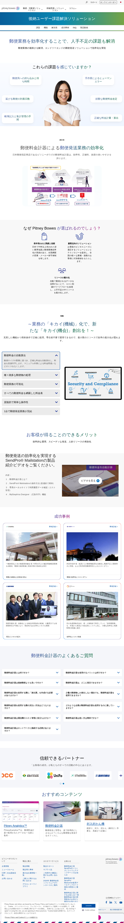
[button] (89, 910)
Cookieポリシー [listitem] (100, 909)
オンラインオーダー (108, 2)
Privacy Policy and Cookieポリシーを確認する (21, 917)
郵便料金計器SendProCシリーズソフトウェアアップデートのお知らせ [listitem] (71, 870)
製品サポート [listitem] (48, 866)
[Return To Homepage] (11, 8)
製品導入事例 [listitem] (28, 869)
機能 (46, 27)
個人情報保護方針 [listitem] (116, 909)
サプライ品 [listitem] (47, 869)
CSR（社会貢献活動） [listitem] (9, 874)
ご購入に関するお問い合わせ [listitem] (30, 879)
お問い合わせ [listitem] (7, 878)
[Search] (86, 2)
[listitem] (106, 902)
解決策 (54, 27)
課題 (38, 27)
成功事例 (65, 27)
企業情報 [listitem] (5, 866)
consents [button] (89, 906)
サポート (93, 2)
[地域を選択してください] (120, 2)
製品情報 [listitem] (26, 866)
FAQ (74, 28)
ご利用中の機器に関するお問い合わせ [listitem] (50, 875)
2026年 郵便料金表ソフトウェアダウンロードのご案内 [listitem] (51, 882)
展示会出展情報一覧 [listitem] (30, 874)
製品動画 (84, 27)
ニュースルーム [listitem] (8, 869)
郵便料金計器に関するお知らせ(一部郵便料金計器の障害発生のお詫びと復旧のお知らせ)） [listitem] (71, 897)
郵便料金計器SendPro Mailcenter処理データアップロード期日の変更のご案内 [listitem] (71, 883)
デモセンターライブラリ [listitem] (30, 885)
